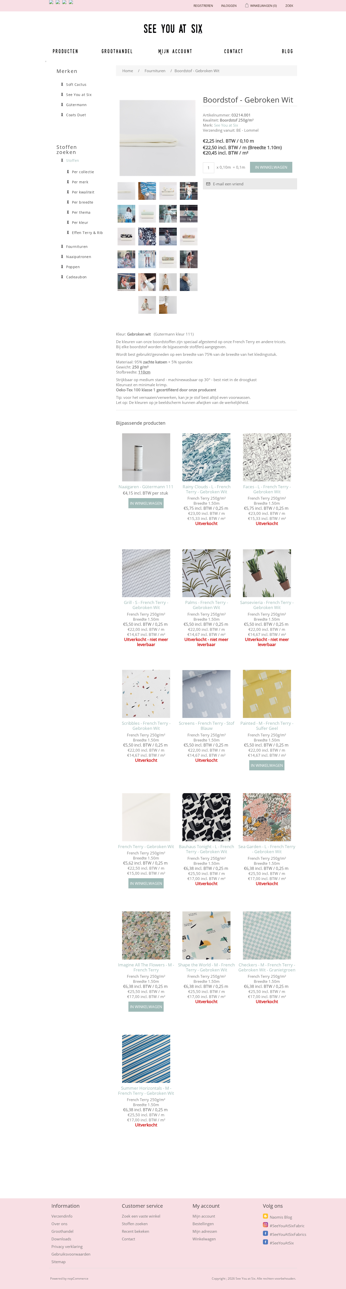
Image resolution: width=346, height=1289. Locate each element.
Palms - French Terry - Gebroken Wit (206, 605)
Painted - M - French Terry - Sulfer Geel (266, 726)
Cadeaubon (76, 277)
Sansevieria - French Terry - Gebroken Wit (267, 605)
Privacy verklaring (67, 1246)
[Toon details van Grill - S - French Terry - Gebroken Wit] (146, 573)
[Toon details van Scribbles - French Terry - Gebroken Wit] (146, 694)
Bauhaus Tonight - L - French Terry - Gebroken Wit (206, 849)
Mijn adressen (205, 1231)
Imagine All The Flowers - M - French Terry (146, 967)
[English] (52, 4)
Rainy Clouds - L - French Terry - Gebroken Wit (206, 489)
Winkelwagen (204, 1238)
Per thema (81, 212)
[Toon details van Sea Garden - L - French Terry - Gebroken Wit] (267, 817)
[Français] (65, 4)
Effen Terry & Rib (87, 232)
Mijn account (175, 51)
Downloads (61, 1238)
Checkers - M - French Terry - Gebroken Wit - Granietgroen (266, 967)
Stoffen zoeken (135, 1223)
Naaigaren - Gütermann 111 (146, 486)
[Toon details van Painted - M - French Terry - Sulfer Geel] (267, 694)
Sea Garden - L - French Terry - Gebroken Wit (266, 849)
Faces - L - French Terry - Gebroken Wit (267, 489)
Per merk (80, 182)
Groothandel (117, 51)
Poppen (73, 267)
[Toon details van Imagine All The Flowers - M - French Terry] (146, 935)
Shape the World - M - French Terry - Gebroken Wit (206, 967)
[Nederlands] (59, 4)
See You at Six (226, 125)
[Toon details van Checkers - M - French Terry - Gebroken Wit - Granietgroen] (267, 935)
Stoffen (72, 160)
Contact (234, 51)
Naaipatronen (78, 257)
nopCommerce (77, 1278)
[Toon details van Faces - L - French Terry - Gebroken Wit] (267, 457)
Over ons (59, 1223)
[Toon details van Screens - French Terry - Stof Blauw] (206, 694)
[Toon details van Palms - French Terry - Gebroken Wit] (206, 573)
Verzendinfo (61, 1216)
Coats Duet (76, 115)
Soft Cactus (76, 84)
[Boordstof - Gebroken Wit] (126, 191)
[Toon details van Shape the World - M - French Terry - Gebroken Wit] (206, 935)
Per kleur (80, 222)
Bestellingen (203, 1223)
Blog (287, 51)
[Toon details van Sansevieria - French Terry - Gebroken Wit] (267, 573)
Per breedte (82, 202)
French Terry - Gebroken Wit (146, 846)
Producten (66, 51)
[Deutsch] (72, 4)
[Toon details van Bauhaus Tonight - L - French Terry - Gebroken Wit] (206, 817)
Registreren (203, 6)
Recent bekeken (135, 1231)
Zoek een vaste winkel (141, 1216)
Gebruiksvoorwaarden (70, 1254)
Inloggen (229, 6)
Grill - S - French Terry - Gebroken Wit (146, 605)
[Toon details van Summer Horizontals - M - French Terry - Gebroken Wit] (146, 1058)
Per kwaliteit (83, 192)
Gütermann (76, 105)
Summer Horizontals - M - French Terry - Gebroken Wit (146, 1091)
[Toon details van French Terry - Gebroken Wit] (146, 817)
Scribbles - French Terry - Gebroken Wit (146, 726)
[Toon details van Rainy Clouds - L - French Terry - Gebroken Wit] (206, 457)
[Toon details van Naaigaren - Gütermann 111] (146, 457)
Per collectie (83, 172)
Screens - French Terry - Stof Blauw (206, 726)
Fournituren (77, 246)
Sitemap (58, 1261)
